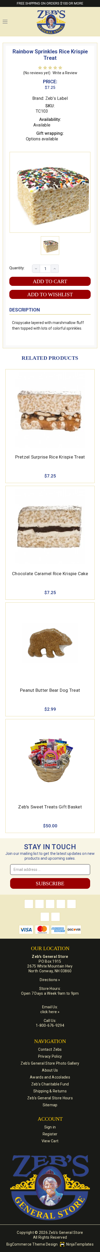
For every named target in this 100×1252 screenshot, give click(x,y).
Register (50, 1134)
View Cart (50, 1141)
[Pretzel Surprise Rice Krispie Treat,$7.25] (50, 410)
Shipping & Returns (50, 1091)
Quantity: (17, 268)
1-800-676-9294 (50, 1025)
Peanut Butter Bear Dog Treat (50, 690)
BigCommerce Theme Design (32, 1244)
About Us (50, 1070)
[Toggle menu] (5, 21)
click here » (49, 1012)
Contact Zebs (50, 1049)
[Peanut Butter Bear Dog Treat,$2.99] (50, 643)
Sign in (50, 1127)
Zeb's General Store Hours (50, 1098)
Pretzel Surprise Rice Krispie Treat (50, 457)
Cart (94, 21)
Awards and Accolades (50, 1077)
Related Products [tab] (50, 358)
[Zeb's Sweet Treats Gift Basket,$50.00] (50, 759)
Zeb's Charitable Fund (50, 1084)
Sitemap (50, 1105)
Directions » (50, 980)
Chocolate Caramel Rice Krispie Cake (50, 573)
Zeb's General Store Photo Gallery (50, 1063)
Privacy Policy (50, 1056)
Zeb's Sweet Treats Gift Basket (50, 806)
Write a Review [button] (65, 73)
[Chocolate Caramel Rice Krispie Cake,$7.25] (50, 526)
